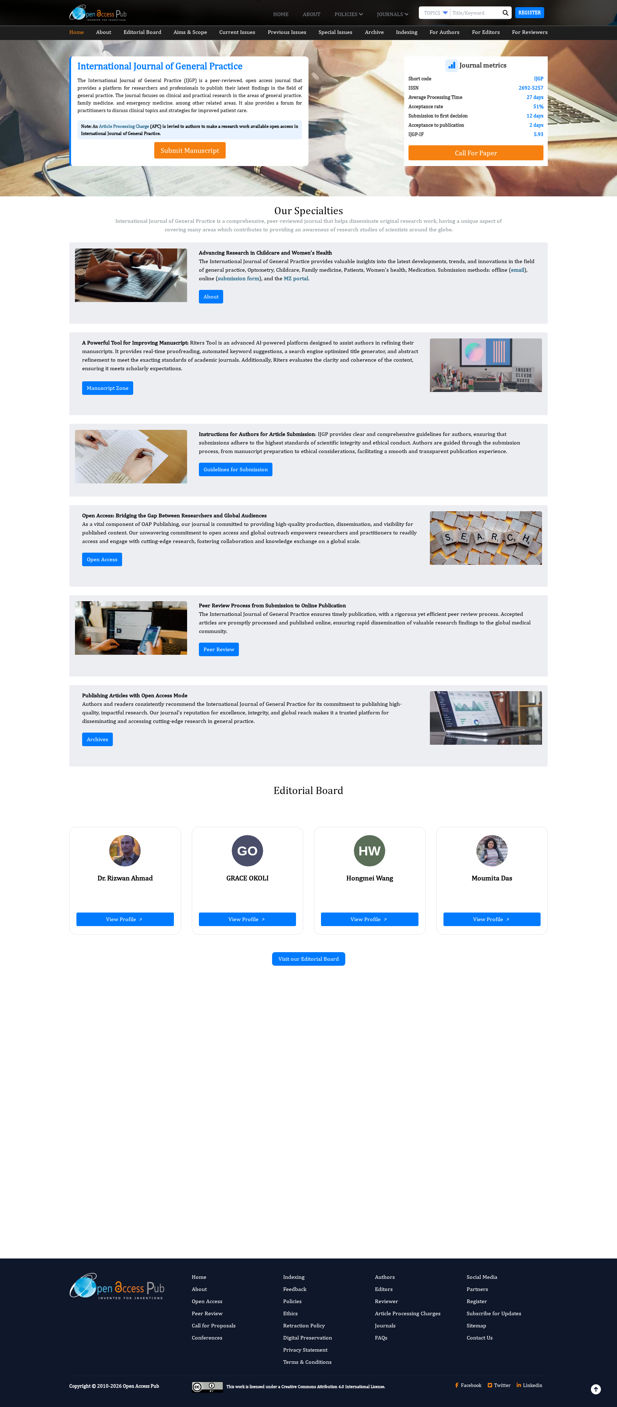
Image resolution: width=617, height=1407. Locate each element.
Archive (374, 32)
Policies (347, 14)
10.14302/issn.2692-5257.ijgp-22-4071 (228, 1189)
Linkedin (532, 1385)
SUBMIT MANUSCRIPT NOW (379, 1210)
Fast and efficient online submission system (265, 1210)
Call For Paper (476, 153)
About (311, 14)
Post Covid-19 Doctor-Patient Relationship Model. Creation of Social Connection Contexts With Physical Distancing (475, 1168)
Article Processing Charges (408, 1313)
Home (281, 14)
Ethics (290, 1313)
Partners (477, 1289)
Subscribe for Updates (494, 1313)
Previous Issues (287, 32)
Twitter (502, 1385)
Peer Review (219, 649)
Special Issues (335, 32)
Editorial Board (142, 32)
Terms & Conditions (307, 1361)
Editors (384, 1289)
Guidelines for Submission (236, 469)
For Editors (486, 32)
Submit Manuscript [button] (190, 150)
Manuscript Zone (108, 388)
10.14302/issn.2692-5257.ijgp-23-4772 (473, 1104)
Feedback (294, 1289)
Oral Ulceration (193, 1159)
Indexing (406, 32)
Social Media (482, 1276)
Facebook (470, 1385)
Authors (385, 1276)
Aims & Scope (190, 32)
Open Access (102, 559)
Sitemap (476, 1325)
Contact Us (480, 1337)
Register (529, 12)
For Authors (445, 32)
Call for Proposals (214, 1325)
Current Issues (237, 32)
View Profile (121, 919)
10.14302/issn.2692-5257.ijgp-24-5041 (228, 1094)
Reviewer (386, 1301)
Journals (391, 14)
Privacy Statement (305, 1349)
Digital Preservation (307, 1337)
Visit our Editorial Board (309, 958)
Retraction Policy (304, 1325)
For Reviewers (530, 32)
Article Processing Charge (124, 126)
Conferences (207, 1337)
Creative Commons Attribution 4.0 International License (332, 1386)
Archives (97, 739)
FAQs (381, 1337)
